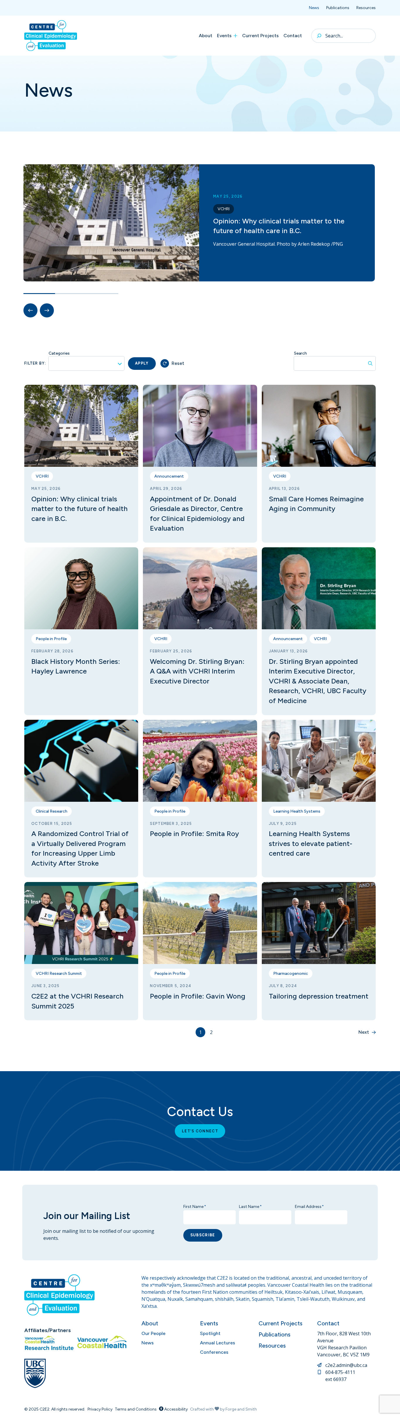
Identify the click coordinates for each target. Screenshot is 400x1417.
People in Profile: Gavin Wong (197, 996)
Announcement (169, 476)
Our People (153, 1333)
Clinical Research (51, 811)
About (205, 35)
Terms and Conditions (136, 1409)
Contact (292, 35)
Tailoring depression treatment (318, 996)
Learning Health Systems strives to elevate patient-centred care (310, 843)
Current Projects (260, 35)
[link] (200, 222)
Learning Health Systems (296, 811)
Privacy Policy (100, 1409)
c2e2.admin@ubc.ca (346, 1365)
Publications (337, 7)
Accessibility (175, 1409)
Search (300, 353)
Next (363, 1032)
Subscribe (202, 1235)
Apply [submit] (142, 363)
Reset (178, 363)
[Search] (319, 35)
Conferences (214, 1352)
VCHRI (224, 208)
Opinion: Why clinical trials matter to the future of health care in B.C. (79, 509)
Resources (366, 7)
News (314, 7)
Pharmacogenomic (290, 973)
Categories (59, 353)
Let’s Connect (200, 1131)
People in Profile (51, 638)
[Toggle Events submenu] (235, 36)
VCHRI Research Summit (59, 973)
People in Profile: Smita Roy (194, 833)
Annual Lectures (217, 1343)
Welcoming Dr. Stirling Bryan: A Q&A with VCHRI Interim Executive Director (197, 671)
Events (224, 35)
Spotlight (210, 1333)
